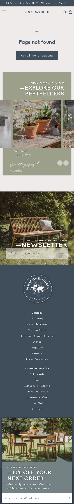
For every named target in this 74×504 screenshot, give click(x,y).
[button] (70, 12)
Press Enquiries (37, 359)
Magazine (37, 347)
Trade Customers (37, 391)
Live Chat (37, 403)
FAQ (37, 380)
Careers (37, 353)
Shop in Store (37, 330)
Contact (37, 409)
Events (37, 341)
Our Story (37, 318)
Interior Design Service (37, 336)
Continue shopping (37, 55)
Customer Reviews (37, 397)
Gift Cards (37, 374)
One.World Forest (37, 324)
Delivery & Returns (37, 386)
